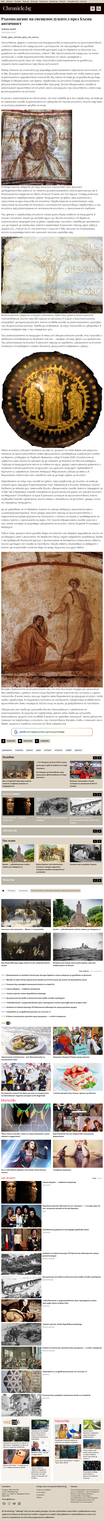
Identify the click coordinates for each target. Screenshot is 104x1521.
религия (30, 750)
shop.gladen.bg (73, 1)
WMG (2, 1)
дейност (78, 750)
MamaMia (17, 1)
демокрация (7, 750)
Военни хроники (48, 1259)
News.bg (26, 1)
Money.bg (34, 1)
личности (58, 750)
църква (68, 750)
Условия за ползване (43, 1490)
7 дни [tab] (94, 1178)
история (47, 750)
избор (38, 750)
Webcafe (9, 1)
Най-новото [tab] (84, 971)
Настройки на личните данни (81, 1502)
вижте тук (90, 1500)
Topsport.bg (43, 1)
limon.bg (83, 1)
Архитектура (47, 1280)
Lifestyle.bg (53, 1)
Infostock (62, 1)
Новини (39, 1497)
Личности (46, 1185)
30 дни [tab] (99, 1178)
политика (19, 750)
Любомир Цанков (8, 29)
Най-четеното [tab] (96, 971)
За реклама (40, 1495)
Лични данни (41, 1492)
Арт (44, 1211)
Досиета (45, 1306)
